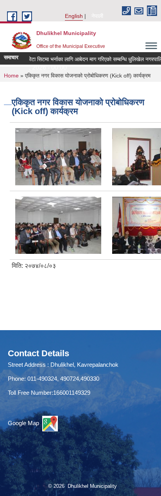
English (74, 16)
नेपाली (97, 16)
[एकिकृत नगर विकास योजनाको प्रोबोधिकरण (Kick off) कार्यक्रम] (58, 156)
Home (11, 75)
